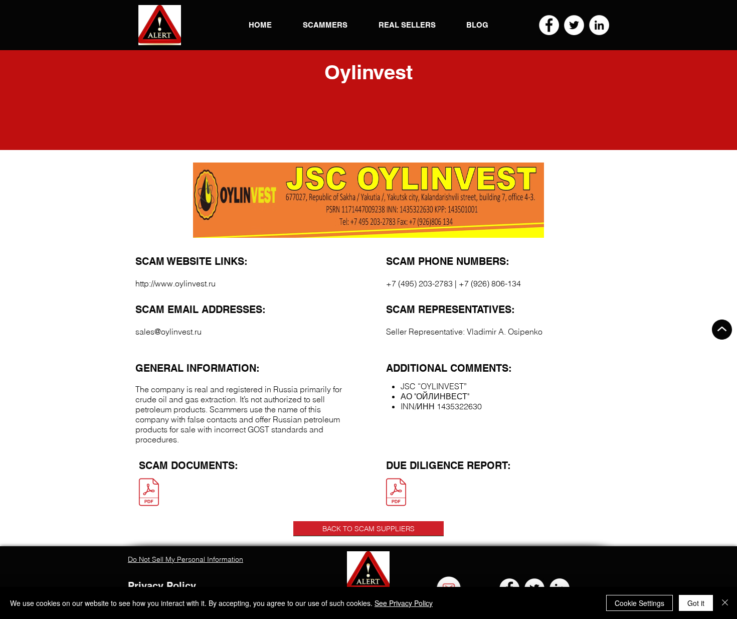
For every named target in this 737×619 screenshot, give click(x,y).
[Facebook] (549, 25)
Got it (695, 603)
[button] (159, 25)
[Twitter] (574, 25)
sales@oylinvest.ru (168, 332)
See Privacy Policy (404, 603)
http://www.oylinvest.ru (175, 283)
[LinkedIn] (599, 25)
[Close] (725, 603)
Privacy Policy (162, 586)
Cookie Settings (639, 603)
